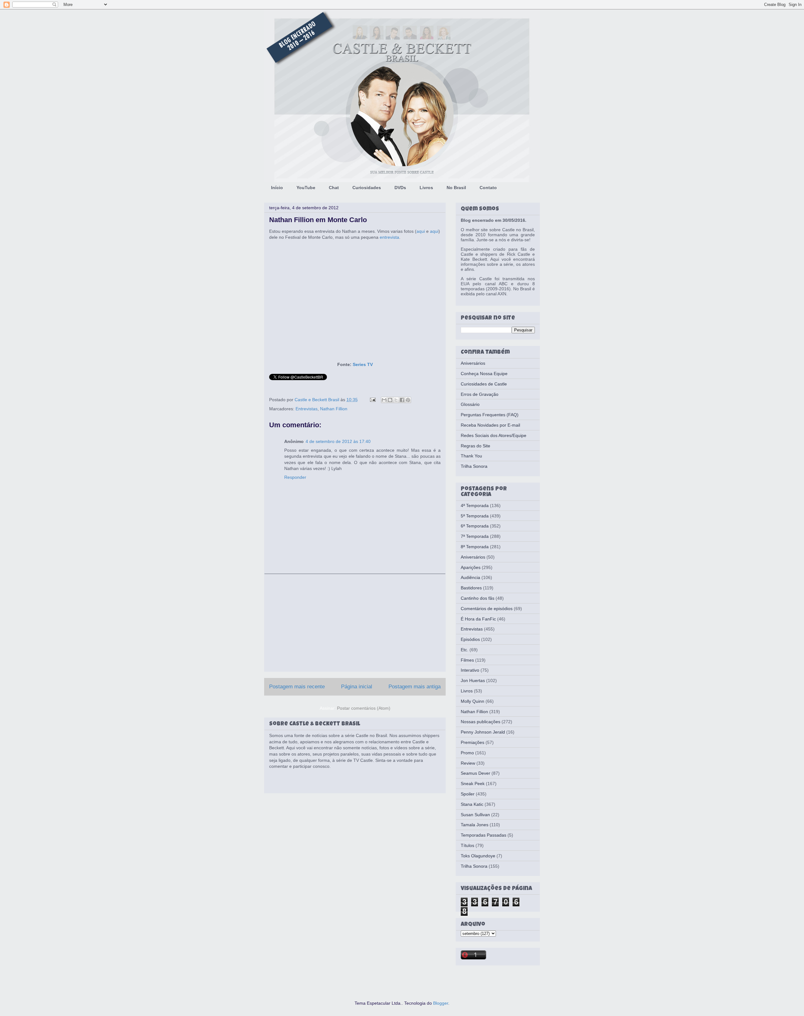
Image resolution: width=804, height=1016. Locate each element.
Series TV (363, 364)
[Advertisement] (355, 623)
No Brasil (456, 187)
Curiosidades (366, 187)
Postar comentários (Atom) (363, 708)
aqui (420, 231)
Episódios (470, 639)
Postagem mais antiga (414, 687)
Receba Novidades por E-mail (490, 425)
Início (277, 187)
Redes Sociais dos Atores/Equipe (493, 435)
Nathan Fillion (333, 408)
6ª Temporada (475, 525)
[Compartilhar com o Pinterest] (408, 400)
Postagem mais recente (297, 687)
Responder (295, 477)
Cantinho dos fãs (477, 598)
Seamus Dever (475, 773)
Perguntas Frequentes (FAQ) (490, 414)
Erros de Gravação (479, 394)
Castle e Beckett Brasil (317, 399)
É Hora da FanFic (478, 618)
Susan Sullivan (475, 814)
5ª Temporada (475, 515)
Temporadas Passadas (483, 835)
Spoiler (468, 793)
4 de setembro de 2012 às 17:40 (338, 441)
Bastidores (471, 587)
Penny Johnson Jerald (483, 732)
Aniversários (473, 363)
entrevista (389, 237)
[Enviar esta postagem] (372, 399)
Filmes (467, 660)
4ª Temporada (475, 505)
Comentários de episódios (487, 608)
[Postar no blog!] (390, 400)
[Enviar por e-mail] (384, 400)
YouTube (305, 187)
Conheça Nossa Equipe (484, 373)
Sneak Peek (473, 783)
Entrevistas (307, 408)
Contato (488, 187)
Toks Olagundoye (478, 855)
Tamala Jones (474, 824)
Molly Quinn (472, 701)
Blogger (440, 1003)
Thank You (471, 455)
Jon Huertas (473, 680)
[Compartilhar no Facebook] (402, 400)
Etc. (464, 649)
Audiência (470, 577)
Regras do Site (475, 445)
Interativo (470, 670)
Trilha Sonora (474, 466)
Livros (426, 187)
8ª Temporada (475, 546)
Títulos (467, 845)
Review (468, 763)
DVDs (400, 187)
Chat (334, 187)
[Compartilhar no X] (396, 400)
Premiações (472, 742)
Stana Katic (472, 804)
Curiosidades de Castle (484, 383)
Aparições (471, 567)
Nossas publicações (480, 721)
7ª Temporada (475, 536)
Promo (467, 752)
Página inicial (356, 687)
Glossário (470, 404)
